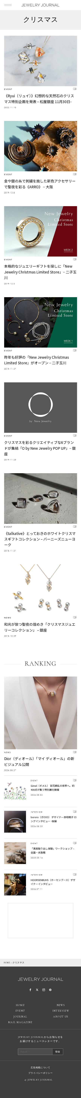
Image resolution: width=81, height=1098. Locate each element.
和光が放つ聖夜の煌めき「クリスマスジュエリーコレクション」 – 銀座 (39, 627)
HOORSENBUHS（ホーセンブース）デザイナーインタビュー (53, 882)
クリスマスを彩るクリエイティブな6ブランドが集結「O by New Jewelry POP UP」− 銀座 (40, 448)
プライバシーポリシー (40, 1073)
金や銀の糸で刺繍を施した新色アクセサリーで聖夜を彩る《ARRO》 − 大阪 (40, 183)
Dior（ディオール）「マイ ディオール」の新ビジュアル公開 (39, 761)
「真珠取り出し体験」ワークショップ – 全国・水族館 (52, 850)
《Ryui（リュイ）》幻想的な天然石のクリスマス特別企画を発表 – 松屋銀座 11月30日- (39, 98)
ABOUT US (60, 1016)
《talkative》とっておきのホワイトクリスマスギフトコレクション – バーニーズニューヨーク (40, 539)
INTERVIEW (37, 812)
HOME (7, 962)
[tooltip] (30, 990)
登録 (57, 1051)
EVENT (8, 89)
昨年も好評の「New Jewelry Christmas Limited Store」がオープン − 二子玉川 (36, 360)
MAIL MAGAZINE (20, 1022)
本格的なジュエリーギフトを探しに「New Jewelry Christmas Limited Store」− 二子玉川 (40, 271)
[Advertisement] (40, 920)
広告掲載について (40, 1067)
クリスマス (18, 962)
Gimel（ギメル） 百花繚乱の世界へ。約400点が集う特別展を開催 (52, 787)
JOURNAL (20, 1016)
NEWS (7, 618)
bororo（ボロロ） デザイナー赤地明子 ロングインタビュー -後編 (53, 819)
